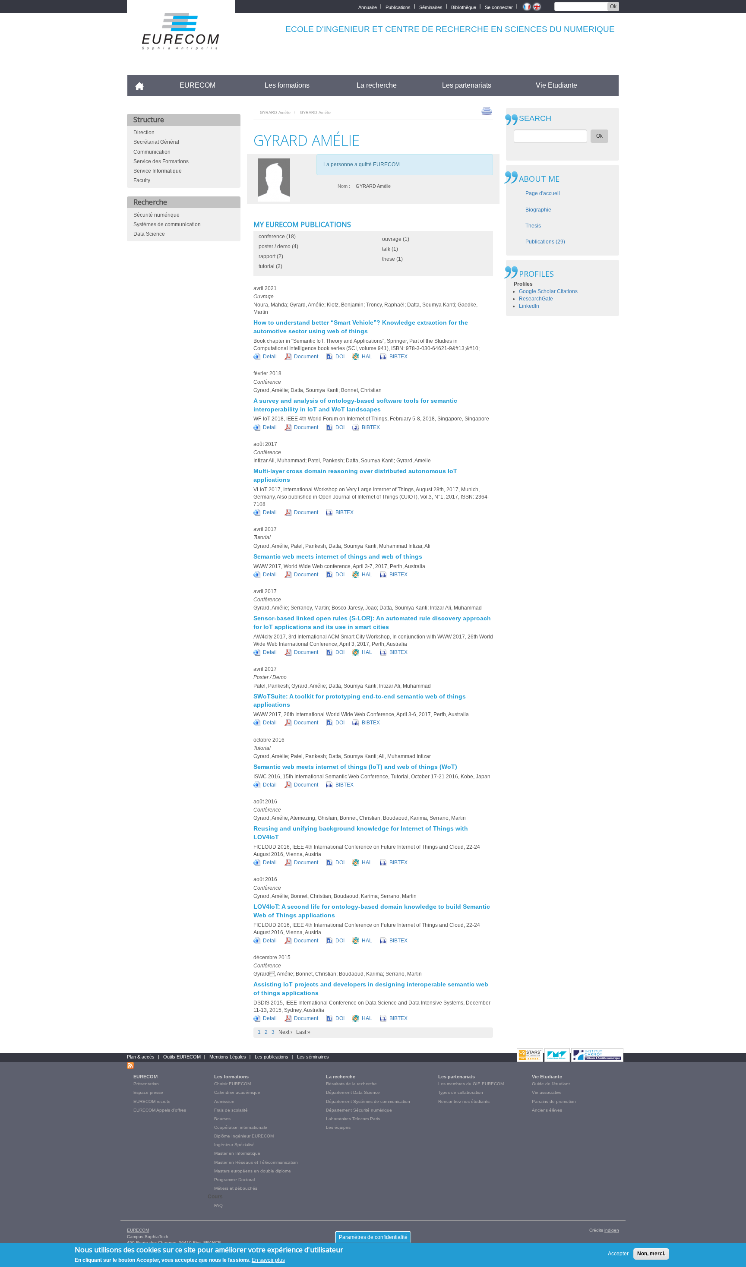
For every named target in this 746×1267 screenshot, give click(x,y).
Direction (144, 133)
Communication (152, 152)
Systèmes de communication (167, 224)
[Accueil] (181, 44)
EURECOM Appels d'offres (159, 1110)
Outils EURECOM (182, 1056)
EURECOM (197, 85)
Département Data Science (353, 1092)
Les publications (271, 1056)
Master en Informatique (237, 1153)
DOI (340, 357)
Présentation (146, 1083)
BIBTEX (398, 357)
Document (306, 357)
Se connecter (499, 7)
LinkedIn (529, 306)
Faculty (141, 180)
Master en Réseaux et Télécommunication (256, 1162)
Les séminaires (313, 1056)
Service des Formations (161, 161)
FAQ (218, 1205)
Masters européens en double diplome (252, 1171)
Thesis (533, 226)
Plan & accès (141, 1056)
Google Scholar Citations (548, 291)
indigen (611, 1230)
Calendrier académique (237, 1092)
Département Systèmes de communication (368, 1101)
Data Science (149, 234)
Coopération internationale (240, 1127)
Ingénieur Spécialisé (234, 1144)
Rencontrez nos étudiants (464, 1101)
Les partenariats (466, 85)
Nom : (344, 186)
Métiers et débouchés (235, 1188)
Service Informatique (157, 171)
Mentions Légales (227, 1056)
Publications (398, 7)
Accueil (143, 85)
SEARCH (535, 118)
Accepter (618, 1254)
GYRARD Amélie (275, 113)
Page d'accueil (542, 193)
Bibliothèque (463, 7)
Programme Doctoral (234, 1179)
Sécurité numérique (156, 215)
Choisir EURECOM (232, 1083)
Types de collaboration (460, 1092)
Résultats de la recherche (351, 1083)
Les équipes (338, 1127)
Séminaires (431, 7)
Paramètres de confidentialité (373, 1237)
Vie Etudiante (556, 85)
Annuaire (367, 7)
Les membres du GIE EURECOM (471, 1083)
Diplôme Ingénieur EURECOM (244, 1136)
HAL (367, 357)
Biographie (538, 210)
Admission (224, 1101)
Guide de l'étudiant (551, 1083)
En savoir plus (268, 1260)
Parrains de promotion (554, 1101)
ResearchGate (536, 299)
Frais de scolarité (231, 1110)
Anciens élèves (547, 1110)
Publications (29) (545, 242)
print (486, 110)
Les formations (287, 85)
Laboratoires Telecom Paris (353, 1118)
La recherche (377, 85)
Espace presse (148, 1092)
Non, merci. (651, 1254)
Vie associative (547, 1092)
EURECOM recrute (152, 1101)
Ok (613, 6)
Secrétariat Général (156, 142)
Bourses (222, 1118)
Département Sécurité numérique (359, 1110)
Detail (270, 357)
